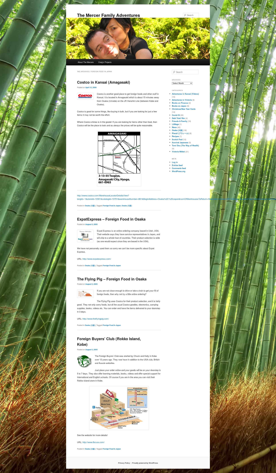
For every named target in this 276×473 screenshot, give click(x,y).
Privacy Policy (124, 463)
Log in (175, 162)
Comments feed (179, 168)
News (174, 127)
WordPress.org (178, 171)
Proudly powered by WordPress (145, 463)
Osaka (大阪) (90, 205)
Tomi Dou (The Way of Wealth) (185, 145)
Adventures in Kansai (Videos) (185, 93)
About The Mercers (86, 62)
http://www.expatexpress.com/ (97, 258)
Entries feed (177, 165)
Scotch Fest (177, 139)
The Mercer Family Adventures (108, 15)
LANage (175, 124)
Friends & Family (179, 121)
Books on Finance (180, 102)
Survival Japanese (180, 142)
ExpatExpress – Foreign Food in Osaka (111, 219)
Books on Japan (179, 106)
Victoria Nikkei (178, 151)
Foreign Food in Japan (112, 205)
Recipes (175, 136)
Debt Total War (178, 118)
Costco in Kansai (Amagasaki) (103, 82)
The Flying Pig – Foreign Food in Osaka (111, 279)
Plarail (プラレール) (180, 133)
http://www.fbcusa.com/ (94, 442)
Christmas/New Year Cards (183, 109)
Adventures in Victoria (182, 99)
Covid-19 (176, 115)
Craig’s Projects (105, 62)
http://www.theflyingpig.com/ (96, 318)
